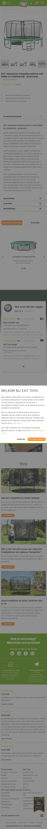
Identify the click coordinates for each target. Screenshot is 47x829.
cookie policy (16, 423)
